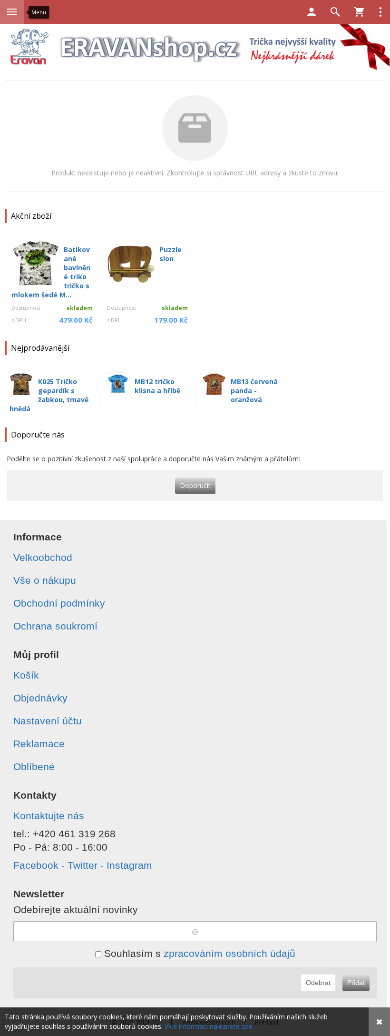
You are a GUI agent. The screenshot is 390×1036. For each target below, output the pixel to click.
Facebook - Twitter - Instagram (82, 865)
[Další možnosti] (380, 12)
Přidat (356, 982)
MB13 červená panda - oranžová (254, 390)
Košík (26, 675)
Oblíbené (34, 766)
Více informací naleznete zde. (209, 1026)
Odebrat (318, 982)
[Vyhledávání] (335, 12)
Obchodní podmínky (59, 603)
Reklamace (39, 743)
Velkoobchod (42, 557)
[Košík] (359, 12)
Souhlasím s (198, 953)
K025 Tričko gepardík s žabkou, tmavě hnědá (49, 395)
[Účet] (311, 12)
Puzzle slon (170, 254)
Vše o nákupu (44, 580)
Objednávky (40, 697)
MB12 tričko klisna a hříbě (157, 386)
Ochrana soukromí (55, 625)
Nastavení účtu (47, 720)
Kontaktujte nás (48, 815)
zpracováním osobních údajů (229, 953)
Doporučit (195, 485)
